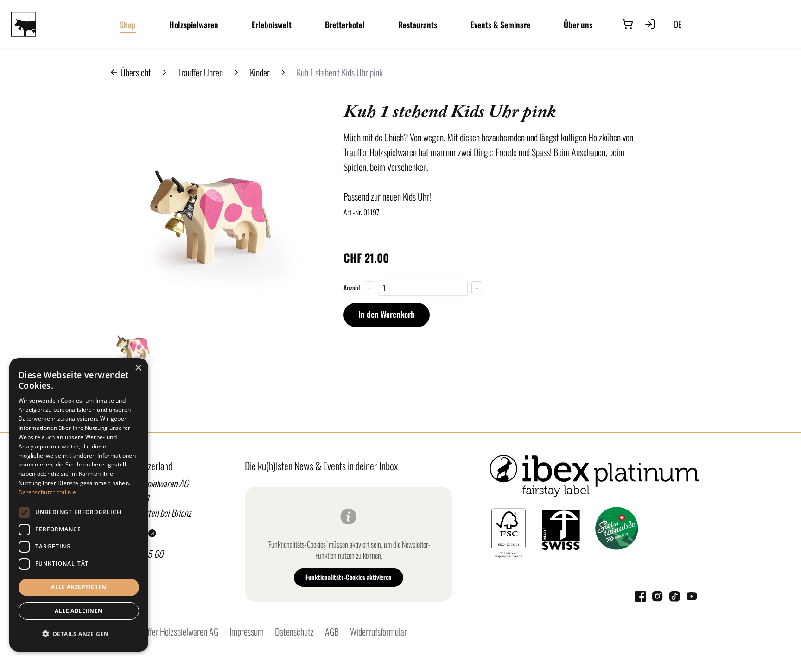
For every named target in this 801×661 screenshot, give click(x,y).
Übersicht (136, 72)
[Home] (59, 24)
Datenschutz (294, 631)
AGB (332, 631)
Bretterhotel (345, 25)
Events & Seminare (500, 25)
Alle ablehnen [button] (78, 611)
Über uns (578, 25)
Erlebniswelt (272, 25)
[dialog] (78, 505)
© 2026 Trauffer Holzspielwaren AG (161, 631)
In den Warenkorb (386, 314)
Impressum (246, 631)
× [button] (137, 368)
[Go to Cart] (627, 24)
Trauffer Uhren (200, 72)
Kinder (260, 72)
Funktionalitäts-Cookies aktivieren (348, 577)
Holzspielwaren (193, 25)
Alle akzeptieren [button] (78, 587)
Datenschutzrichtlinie (47, 492)
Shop (128, 25)
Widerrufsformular (378, 631)
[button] (79, 634)
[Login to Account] (650, 24)
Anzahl (351, 287)
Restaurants (417, 25)
